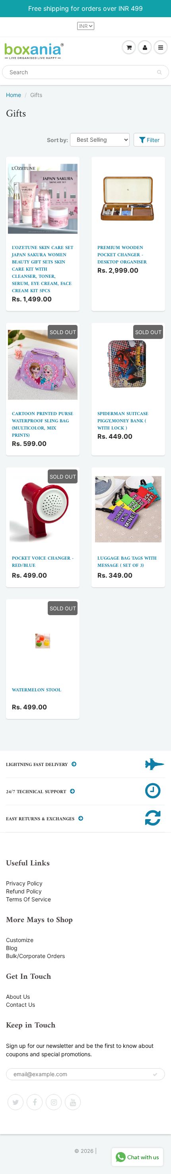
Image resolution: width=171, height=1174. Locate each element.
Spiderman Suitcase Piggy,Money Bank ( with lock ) (122, 421)
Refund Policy (24, 891)
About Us (18, 996)
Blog (11, 947)
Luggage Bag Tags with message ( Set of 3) (127, 562)
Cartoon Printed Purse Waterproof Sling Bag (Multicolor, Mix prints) (42, 425)
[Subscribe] (155, 1074)
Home (13, 94)
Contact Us (20, 1004)
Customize (19, 939)
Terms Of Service (28, 899)
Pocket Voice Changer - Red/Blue (43, 562)
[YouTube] (73, 1102)
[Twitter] (15, 1102)
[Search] (159, 72)
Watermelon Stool (36, 690)
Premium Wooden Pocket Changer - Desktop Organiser (122, 255)
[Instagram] (54, 1102)
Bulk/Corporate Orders (35, 955)
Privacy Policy (24, 883)
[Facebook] (35, 1102)
